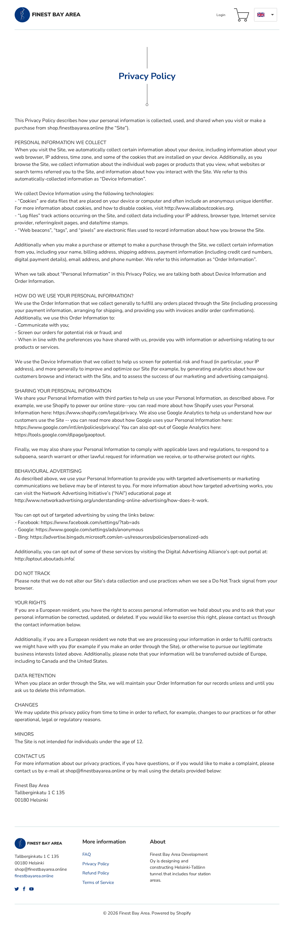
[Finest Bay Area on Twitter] (17, 889)
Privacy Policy (95, 864)
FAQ (86, 854)
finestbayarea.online (34, 876)
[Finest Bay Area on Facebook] (24, 889)
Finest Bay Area (134, 913)
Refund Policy (95, 873)
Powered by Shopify (171, 913)
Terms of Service (98, 882)
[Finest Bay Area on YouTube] (31, 889)
